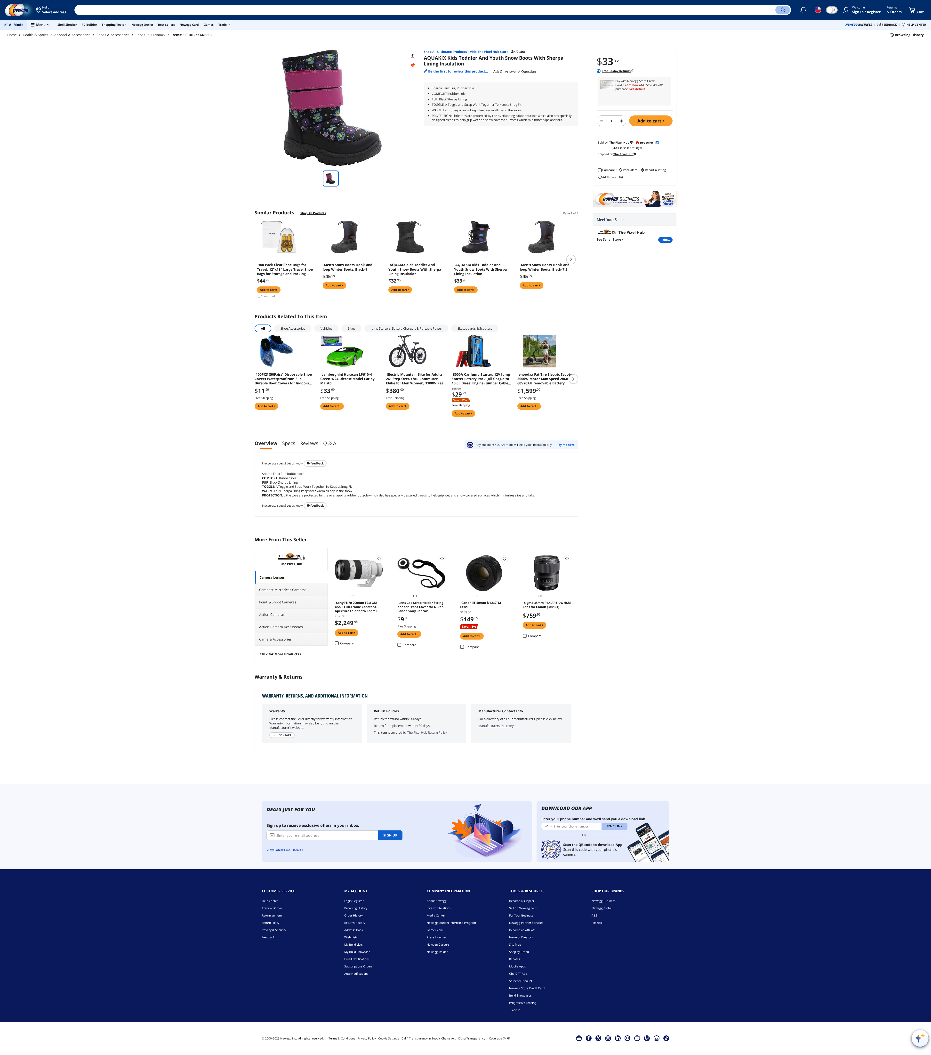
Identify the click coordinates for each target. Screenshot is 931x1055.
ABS (594, 915)
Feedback (317, 463)
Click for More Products (279, 654)
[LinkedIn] (618, 1038)
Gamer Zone (435, 930)
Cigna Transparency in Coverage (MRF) (484, 1038)
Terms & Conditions (342, 1038)
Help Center (270, 901)
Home (12, 34)
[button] (51, 10)
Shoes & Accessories (112, 34)
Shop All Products (313, 213)
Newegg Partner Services (526, 923)
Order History (353, 915)
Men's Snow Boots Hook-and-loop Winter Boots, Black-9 (348, 267)
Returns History (354, 923)
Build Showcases (520, 995)
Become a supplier (521, 901)
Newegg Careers (438, 944)
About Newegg (437, 901)
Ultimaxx (158, 34)
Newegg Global (602, 908)
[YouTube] (637, 1038)
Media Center (436, 915)
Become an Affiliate (522, 930)
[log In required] (379, 558)
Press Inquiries (437, 937)
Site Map (515, 944)
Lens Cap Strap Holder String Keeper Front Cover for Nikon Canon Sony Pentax (420, 607)
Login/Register (354, 901)
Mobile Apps (517, 966)
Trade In (514, 1010)
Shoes (140, 34)
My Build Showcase (357, 952)
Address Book (353, 930)
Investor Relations (439, 908)
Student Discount (520, 981)
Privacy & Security (274, 930)
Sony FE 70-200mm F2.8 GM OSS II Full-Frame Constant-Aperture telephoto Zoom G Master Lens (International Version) (356, 607)
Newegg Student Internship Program (451, 923)
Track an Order (272, 908)
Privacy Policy (367, 1038)
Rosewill (597, 923)
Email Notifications (356, 959)
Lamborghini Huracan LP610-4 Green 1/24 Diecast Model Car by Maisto (347, 378)
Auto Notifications (356, 974)
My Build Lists (353, 944)
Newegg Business (604, 901)
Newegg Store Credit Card (527, 988)
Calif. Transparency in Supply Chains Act (428, 1038)
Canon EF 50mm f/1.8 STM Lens (480, 605)
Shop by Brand (519, 952)
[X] (598, 1038)
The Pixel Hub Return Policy (427, 732)
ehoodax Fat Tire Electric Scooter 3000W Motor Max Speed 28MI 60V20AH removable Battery (545, 378)
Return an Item (272, 915)
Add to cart (650, 121)
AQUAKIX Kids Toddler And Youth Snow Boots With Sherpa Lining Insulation (414, 269)
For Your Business (521, 915)
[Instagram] (608, 1038)
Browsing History (355, 908)
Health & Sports (35, 34)
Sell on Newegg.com (523, 908)
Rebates (514, 959)
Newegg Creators (521, 937)
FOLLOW (665, 240)
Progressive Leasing (522, 1003)
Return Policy (270, 923)
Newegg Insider (437, 952)
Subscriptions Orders (358, 966)
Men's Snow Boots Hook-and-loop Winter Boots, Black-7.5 (545, 267)
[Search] (782, 10)
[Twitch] (647, 1038)
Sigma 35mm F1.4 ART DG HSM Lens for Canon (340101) (547, 605)
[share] (412, 56)
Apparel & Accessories (72, 34)
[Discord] (656, 1038)
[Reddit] (412, 65)
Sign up (390, 835)
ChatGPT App (518, 974)
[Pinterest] (627, 1038)
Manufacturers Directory (496, 725)
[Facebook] (588, 1038)
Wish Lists (351, 937)
